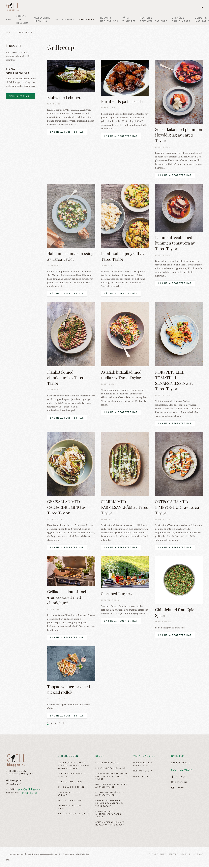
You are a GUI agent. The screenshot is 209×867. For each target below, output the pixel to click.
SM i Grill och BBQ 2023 (72, 787)
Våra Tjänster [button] (129, 19)
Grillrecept (87, 19)
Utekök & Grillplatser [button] (181, 19)
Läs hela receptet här (67, 132)
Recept (100, 755)
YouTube (179, 787)
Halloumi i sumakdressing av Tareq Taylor (111, 785)
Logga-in (186, 854)
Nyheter (177, 755)
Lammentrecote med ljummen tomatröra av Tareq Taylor (109, 803)
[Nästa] (63, 723)
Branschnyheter (181, 763)
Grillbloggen (68, 755)
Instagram (180, 782)
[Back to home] (13, 7)
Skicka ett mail (20, 96)
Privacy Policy (157, 854)
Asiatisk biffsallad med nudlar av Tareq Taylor (109, 823)
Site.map (198, 854)
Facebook (180, 777)
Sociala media (182, 769)
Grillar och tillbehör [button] (23, 19)
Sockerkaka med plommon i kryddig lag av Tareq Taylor (111, 776)
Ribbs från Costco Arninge (69, 793)
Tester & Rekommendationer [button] (153, 19)
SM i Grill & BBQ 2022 (70, 800)
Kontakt (173, 854)
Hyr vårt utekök (143, 771)
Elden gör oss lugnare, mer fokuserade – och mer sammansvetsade (74, 765)
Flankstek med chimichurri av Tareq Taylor (108, 814)
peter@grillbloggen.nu (29, 789)
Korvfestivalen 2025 (70, 782)
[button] (201, 7)
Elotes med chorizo (107, 763)
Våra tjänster (144, 755)
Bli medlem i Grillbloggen (73, 814)
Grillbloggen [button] (64, 19)
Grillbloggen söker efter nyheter (73, 775)
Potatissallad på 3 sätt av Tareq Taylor (110, 793)
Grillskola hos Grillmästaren (142, 764)
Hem (8, 19)
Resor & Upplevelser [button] (109, 19)
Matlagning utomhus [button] (42, 19)
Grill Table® (140, 776)
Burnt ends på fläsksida (110, 768)
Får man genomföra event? (69, 807)
